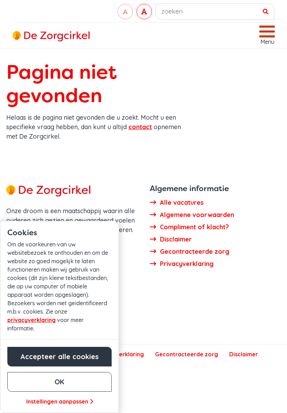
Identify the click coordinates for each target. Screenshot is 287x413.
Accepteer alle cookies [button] (59, 356)
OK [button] (59, 381)
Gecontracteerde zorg (186, 354)
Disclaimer (243, 354)
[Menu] (267, 31)
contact (140, 127)
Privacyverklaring (120, 354)
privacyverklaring (31, 319)
